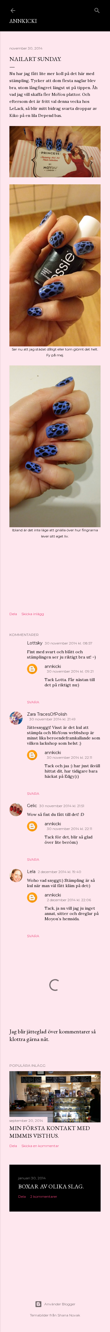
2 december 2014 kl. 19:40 (59, 872)
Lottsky (35, 643)
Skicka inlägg (32, 614)
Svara (33, 702)
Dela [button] (13, 614)
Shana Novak (68, 1315)
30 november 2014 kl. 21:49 (52, 719)
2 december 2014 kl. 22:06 (69, 900)
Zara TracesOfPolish (47, 714)
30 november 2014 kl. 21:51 (61, 806)
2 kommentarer (43, 1196)
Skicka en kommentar (40, 1146)
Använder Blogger (59, 1304)
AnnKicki (23, 21)
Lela (31, 871)
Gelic (32, 805)
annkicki (53, 666)
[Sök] (97, 9)
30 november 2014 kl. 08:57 (68, 643)
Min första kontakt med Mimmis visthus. (49, 1131)
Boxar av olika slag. (51, 1186)
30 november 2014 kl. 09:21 (70, 671)
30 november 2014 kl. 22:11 (69, 757)
